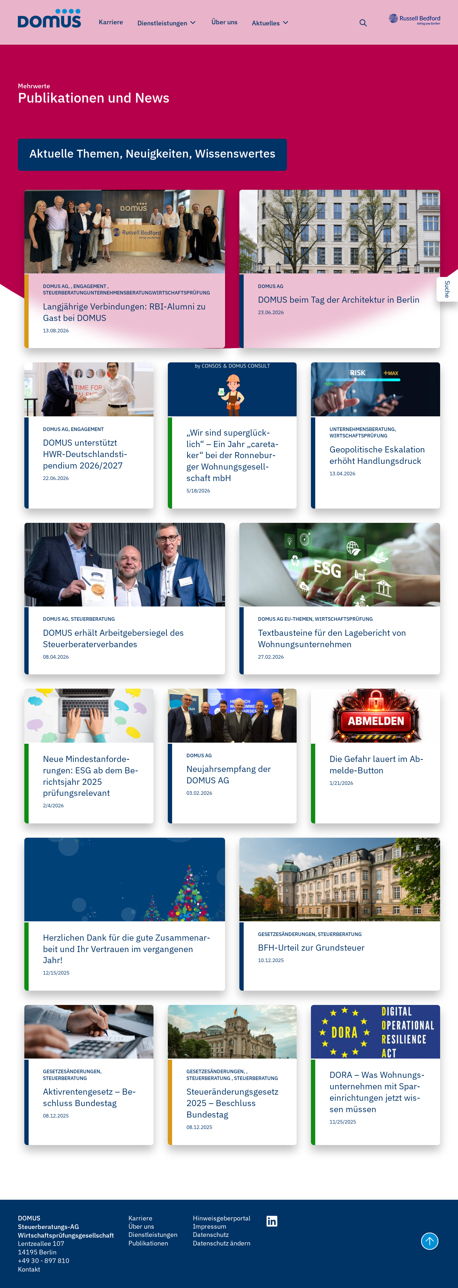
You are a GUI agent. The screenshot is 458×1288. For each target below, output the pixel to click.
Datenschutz (211, 1234)
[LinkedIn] (272, 1222)
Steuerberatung (93, 619)
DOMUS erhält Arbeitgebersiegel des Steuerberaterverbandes (113, 638)
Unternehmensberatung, (363, 429)
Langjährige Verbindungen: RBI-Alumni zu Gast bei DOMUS (124, 312)
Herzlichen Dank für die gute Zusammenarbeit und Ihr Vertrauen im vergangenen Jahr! (126, 949)
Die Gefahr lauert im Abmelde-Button (377, 764)
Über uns (224, 22)
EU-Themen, (299, 619)
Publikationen (148, 1243)
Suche (447, 289)
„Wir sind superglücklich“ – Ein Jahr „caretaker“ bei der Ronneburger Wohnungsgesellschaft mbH (232, 455)
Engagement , (91, 286)
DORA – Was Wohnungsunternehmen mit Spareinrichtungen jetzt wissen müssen (377, 1092)
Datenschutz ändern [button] (221, 1243)
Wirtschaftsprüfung (359, 435)
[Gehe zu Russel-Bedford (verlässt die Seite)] (414, 20)
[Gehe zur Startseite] (49, 19)
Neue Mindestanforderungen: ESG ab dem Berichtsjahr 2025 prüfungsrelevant (90, 776)
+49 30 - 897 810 (43, 1261)
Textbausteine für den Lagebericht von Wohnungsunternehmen (332, 638)
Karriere (111, 22)
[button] (429, 1242)
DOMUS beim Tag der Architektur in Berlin (339, 299)
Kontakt (29, 1269)
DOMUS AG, (57, 429)
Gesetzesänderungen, (288, 934)
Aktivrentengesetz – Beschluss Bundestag (89, 1097)
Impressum (209, 1226)
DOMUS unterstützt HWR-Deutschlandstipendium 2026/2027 (85, 454)
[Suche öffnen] (363, 22)
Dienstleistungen (163, 23)
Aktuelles (266, 23)
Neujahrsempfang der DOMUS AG (228, 774)
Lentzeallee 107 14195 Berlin (41, 1247)
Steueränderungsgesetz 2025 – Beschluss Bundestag (232, 1103)
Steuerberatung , (210, 1078)
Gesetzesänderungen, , (217, 1071)
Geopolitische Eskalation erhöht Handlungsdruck (377, 455)
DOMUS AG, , (58, 286)
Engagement (87, 429)
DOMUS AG (270, 286)
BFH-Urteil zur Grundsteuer (311, 947)
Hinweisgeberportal (221, 1218)
